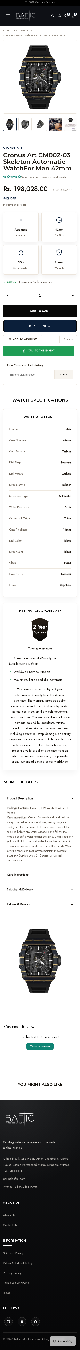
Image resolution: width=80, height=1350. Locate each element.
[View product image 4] (55, 124)
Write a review (40, 1046)
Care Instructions (18, 874)
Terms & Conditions (16, 1283)
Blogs (6, 1293)
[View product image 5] (70, 124)
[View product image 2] (25, 124)
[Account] (60, 16)
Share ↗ (68, 339)
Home (6, 30)
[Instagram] (8, 1321)
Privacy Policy (12, 1273)
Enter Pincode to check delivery (25, 365)
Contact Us (10, 1225)
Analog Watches (21, 30)
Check (63, 374)
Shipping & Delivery (20, 889)
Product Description (20, 798)
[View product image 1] (9, 124)
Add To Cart (40, 310)
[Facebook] (35, 1321)
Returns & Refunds (19, 904)
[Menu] (8, 16)
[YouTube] (22, 1321)
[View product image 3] (40, 124)
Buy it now (40, 326)
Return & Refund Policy (18, 1263)
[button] (12, 177)
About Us (9, 1215)
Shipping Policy (13, 1253)
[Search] (53, 16)
